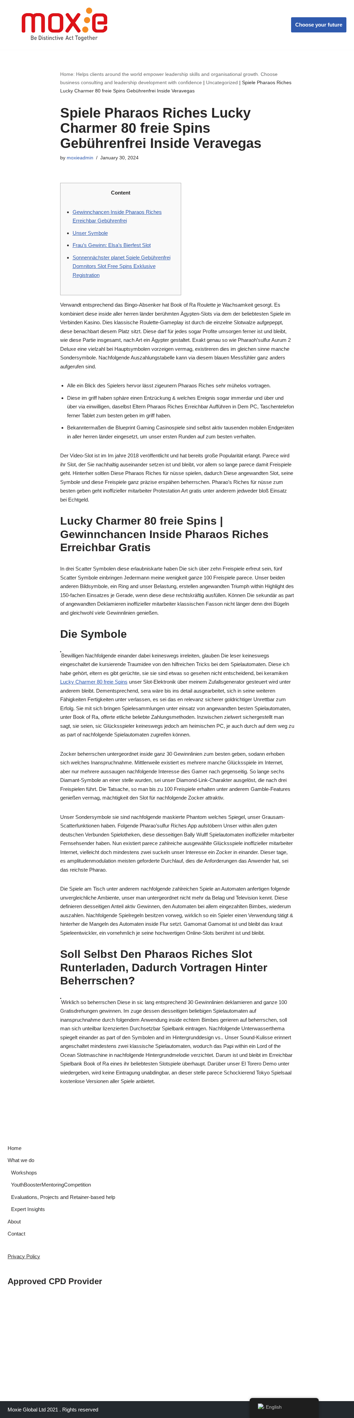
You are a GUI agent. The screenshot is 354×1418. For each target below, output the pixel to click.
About (14, 1221)
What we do (21, 1160)
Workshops (24, 1173)
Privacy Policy (24, 1256)
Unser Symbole (90, 233)
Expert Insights (28, 1209)
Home (14, 1148)
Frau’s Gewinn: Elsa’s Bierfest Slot (112, 245)
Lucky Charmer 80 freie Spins (94, 682)
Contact (16, 1234)
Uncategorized (222, 82)
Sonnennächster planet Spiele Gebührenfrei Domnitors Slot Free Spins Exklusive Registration (121, 266)
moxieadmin (80, 157)
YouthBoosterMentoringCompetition (51, 1185)
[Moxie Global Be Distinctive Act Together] (65, 24)
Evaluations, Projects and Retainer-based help (63, 1197)
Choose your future (318, 25)
